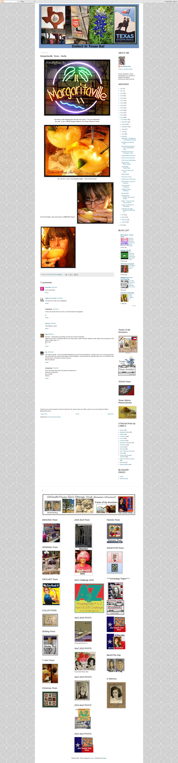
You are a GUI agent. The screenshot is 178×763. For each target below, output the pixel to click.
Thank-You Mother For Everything (127, 205)
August (124, 129)
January (124, 222)
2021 (121, 91)
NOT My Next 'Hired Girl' (128, 158)
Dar (46, 352)
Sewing (122, 447)
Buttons (122, 434)
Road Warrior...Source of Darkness (128, 182)
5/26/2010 (56, 368)
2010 (121, 117)
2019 (121, 96)
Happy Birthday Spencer (128, 155)
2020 (121, 93)
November (125, 122)
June (123, 134)
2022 (121, 88)
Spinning (122, 449)
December (125, 119)
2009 (121, 225)
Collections (123, 436)
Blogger (104, 758)
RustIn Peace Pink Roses (128, 179)
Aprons (122, 430)
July (123, 131)
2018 (121, 98)
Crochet (122, 438)
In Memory (123, 440)
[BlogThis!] (71, 275)
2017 (121, 100)
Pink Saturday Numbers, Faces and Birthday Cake (128, 148)
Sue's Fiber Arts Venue (126, 451)
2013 (121, 110)
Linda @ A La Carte (51, 298)
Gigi (46, 334)
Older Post (111, 414)
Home (77, 414)
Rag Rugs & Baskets (125, 442)
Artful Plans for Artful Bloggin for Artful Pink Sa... (128, 210)
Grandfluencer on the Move (132, 267)
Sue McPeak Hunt (125, 66)
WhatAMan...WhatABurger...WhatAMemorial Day (128, 139)
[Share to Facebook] (75, 275)
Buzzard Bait (125, 193)
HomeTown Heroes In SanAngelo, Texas (127, 152)
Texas (121, 453)
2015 (121, 105)
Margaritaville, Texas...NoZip (126, 163)
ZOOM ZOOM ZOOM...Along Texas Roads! (127, 197)
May (123, 136)
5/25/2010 (53, 323)
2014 (121, 108)
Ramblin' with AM (126, 250)
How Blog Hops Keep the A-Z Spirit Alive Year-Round (132, 283)
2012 (121, 112)
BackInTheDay (124, 478)
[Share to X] (73, 275)
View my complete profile (125, 69)
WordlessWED (124, 464)
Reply (47, 292)
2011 (121, 115)
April (123, 215)
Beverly (47, 323)
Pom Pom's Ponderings (127, 293)
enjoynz (92, 758)
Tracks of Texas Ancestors (127, 459)
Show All (134, 305)
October (124, 124)
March (123, 217)
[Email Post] (66, 274)
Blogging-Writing (124, 432)
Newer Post (44, 414)
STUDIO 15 (123, 445)
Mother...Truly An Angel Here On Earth (127, 201)
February (124, 219)
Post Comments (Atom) (54, 417)
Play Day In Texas (126, 177)
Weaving (122, 462)
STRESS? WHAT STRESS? (126, 190)
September (125, 126)
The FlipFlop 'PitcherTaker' (125, 167)
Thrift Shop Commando (127, 264)
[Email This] (69, 275)
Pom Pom (48, 287)
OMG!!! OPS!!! (125, 174)
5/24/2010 (54, 287)
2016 (121, 103)
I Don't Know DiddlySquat (128, 160)
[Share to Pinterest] (77, 275)
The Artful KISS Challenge (125, 186)
